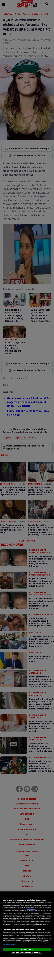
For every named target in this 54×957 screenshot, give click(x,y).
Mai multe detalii (31, 909)
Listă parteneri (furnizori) (9, 944)
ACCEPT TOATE (27, 949)
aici (3, 920)
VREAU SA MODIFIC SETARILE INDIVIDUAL (27, 953)
